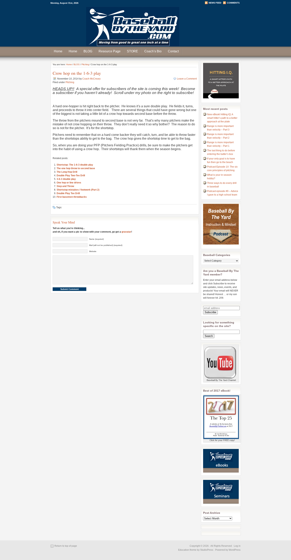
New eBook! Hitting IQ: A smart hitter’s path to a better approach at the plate (222, 118)
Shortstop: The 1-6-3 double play (75, 164)
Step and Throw (65, 186)
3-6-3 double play (66, 179)
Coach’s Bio (153, 51)
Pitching (85, 64)
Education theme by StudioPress (195, 549)
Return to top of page (65, 546)
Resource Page (110, 51)
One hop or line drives (69, 182)
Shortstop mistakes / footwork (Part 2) (78, 189)
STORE (132, 51)
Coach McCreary (91, 78)
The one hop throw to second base (76, 168)
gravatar (126, 231)
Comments (233, 3)
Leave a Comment (187, 78)
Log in (237, 546)
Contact (173, 51)
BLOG (88, 51)
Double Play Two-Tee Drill (71, 175)
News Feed (215, 3)
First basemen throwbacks (72, 197)
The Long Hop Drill (67, 172)
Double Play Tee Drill (68, 193)
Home (58, 51)
